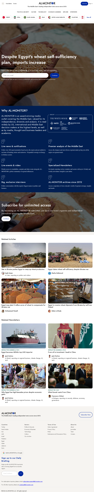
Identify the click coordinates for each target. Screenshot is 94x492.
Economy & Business (54, 12)
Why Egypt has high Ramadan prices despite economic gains (21, 393)
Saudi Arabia (4, 429)
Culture (33, 12)
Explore (65, 12)
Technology (42, 12)
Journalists (73, 429)
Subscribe (84, 3)
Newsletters (9, 3)
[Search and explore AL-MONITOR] (2, 3)
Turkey (3, 427)
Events (15, 3)
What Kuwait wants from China (59, 392)
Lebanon (3, 446)
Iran (2, 432)
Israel (2, 436)
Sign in (91, 3)
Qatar (3, 443)
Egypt (2, 441)
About (72, 427)
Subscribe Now (86, 415)
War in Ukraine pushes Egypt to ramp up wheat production (22, 269)
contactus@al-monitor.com (26, 485)
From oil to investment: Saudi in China (62, 352)
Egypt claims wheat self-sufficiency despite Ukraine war (68, 269)
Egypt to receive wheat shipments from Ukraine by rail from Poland (70, 306)
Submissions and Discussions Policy (57, 434)
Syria (2, 448)
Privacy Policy (51, 429)
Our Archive (28, 436)
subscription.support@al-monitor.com (33, 481)
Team (72, 432)
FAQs (49, 432)
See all (89, 17)
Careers (73, 434)
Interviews (73, 12)
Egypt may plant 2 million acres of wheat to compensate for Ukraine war (23, 306)
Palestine (3, 439)
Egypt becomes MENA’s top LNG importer (17, 352)
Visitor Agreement (52, 427)
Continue (6, 219)
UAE (2, 434)
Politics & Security (23, 12)
